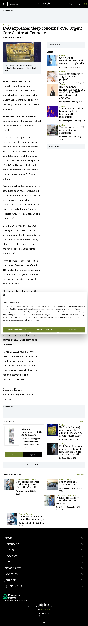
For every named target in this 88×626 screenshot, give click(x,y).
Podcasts (10, 556)
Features (22, 514)
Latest (27, 479)
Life (7, 562)
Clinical (10, 550)
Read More (80, 474)
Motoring (62, 479)
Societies (11, 574)
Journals (10, 580)
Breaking (6, 25)
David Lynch (67, 120)
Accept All (72, 329)
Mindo (8, 37)
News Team (12, 568)
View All (81, 421)
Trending (34, 479)
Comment (11, 544)
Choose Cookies (42, 329)
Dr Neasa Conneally (62, 495)
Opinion (73, 495)
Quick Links (13, 586)
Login (14, 454)
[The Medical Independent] (49, 613)
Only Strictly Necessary (16, 329)
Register (72, 4)
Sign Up (33, 454)
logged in (20, 394)
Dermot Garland (46, 609)
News (8, 538)
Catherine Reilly (67, 83)
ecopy (23, 427)
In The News (20, 479)
